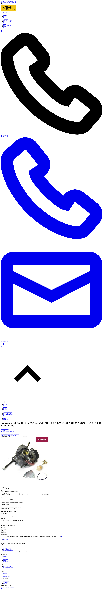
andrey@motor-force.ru (8, 550)
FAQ (4, 560)
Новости (5, 573)
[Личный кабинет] (1, 30)
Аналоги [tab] (7, 491)
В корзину (46, 494)
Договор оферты (7, 576)
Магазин (5, 556)
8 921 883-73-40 (12, 1)
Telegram (5, 582)
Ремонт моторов (7, 566)
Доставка (5, 559)
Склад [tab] (2, 491)
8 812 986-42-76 (4, 1)
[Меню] (2, 4)
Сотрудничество (7, 569)
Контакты (5, 561)
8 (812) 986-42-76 (7, 548)
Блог (4, 575)
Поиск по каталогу (5, 436)
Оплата (5, 557)
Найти (25, 436)
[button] (51, 374)
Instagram (5, 583)
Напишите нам (4, 2)
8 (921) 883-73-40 (7, 549)
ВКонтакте (6, 581)
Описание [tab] (12, 491)
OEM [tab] (17, 491)
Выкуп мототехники (8, 567)
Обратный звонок (12, 2)
